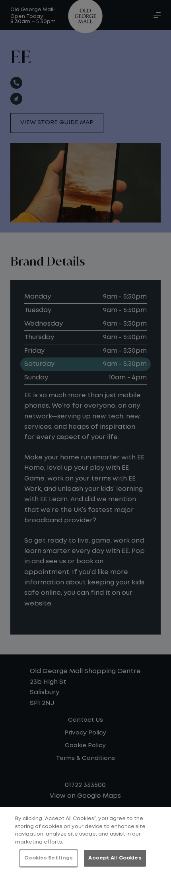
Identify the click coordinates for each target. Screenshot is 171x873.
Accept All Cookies (114, 858)
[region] (85, 840)
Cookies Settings (48, 858)
